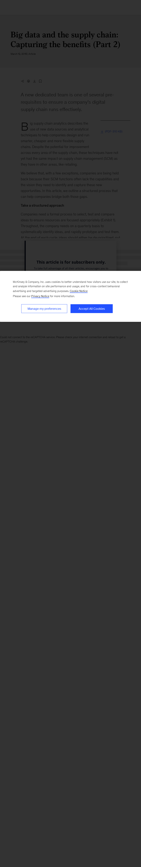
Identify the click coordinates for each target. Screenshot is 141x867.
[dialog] (70, 296)
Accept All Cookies (92, 308)
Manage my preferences (44, 308)
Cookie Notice (79, 290)
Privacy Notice (40, 295)
